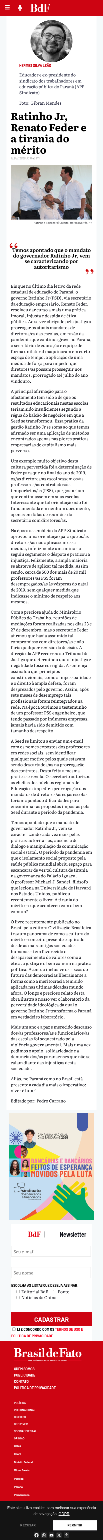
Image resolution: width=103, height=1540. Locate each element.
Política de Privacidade (35, 1388)
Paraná (18, 1486)
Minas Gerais (22, 1470)
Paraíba (19, 1478)
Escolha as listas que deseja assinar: (44, 1285)
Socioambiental (25, 1431)
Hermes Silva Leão (35, 65)
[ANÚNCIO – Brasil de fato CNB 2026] (51, 1218)
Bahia (17, 1445)
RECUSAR (28, 1525)
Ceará (17, 1454)
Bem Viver (21, 1424)
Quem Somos (24, 1369)
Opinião (19, 1438)
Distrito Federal (23, 1462)
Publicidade (24, 1375)
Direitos (20, 1417)
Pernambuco (22, 1494)
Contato (21, 1381)
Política (20, 1402)
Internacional (24, 1409)
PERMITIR (75, 1525)
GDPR (64, 1514)
